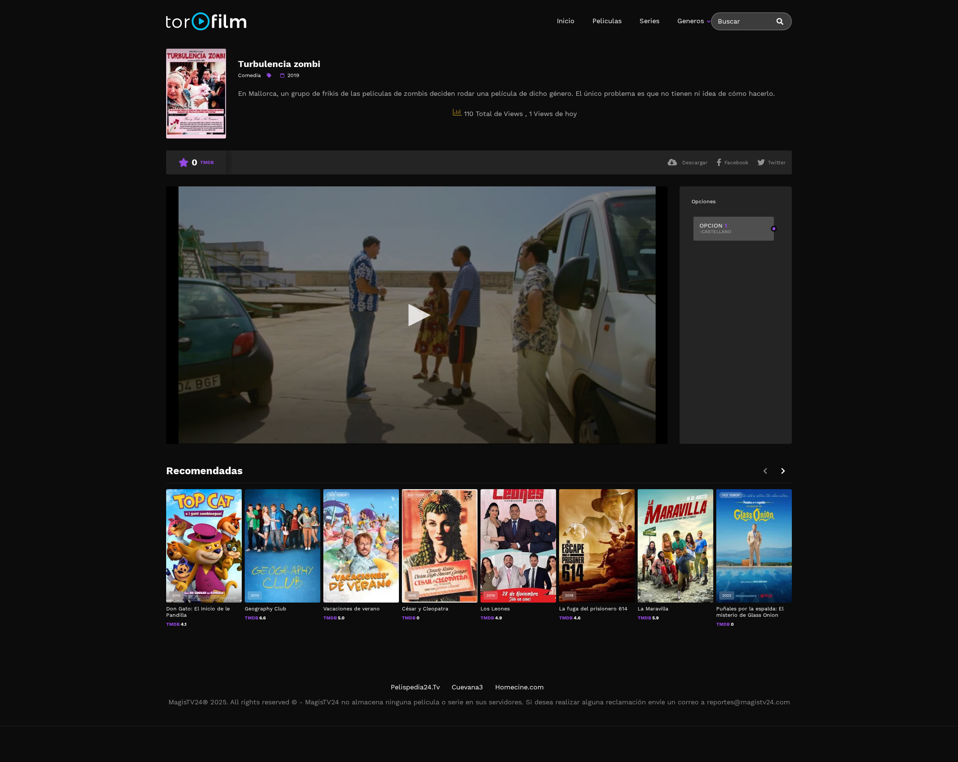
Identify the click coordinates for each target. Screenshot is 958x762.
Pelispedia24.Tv (415, 687)
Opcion (715, 228)
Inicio (565, 21)
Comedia (249, 75)
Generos (690, 21)
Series (649, 21)
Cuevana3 (467, 687)
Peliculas (607, 21)
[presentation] (783, 471)
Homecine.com (519, 687)
